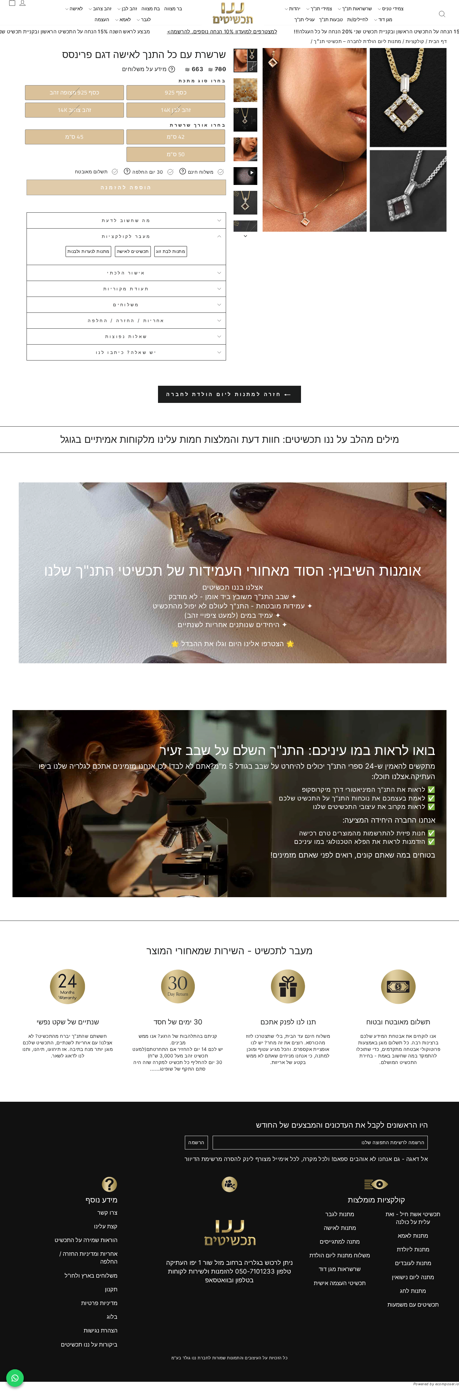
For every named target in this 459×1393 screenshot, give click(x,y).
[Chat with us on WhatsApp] (15, 1378)
